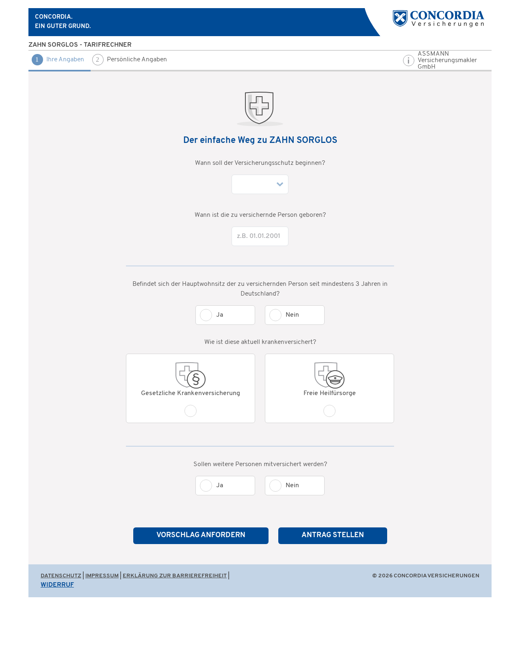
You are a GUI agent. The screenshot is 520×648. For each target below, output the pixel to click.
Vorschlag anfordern (200, 535)
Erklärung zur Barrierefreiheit (175, 576)
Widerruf (57, 585)
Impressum (102, 576)
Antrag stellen (332, 535)
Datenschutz (61, 576)
